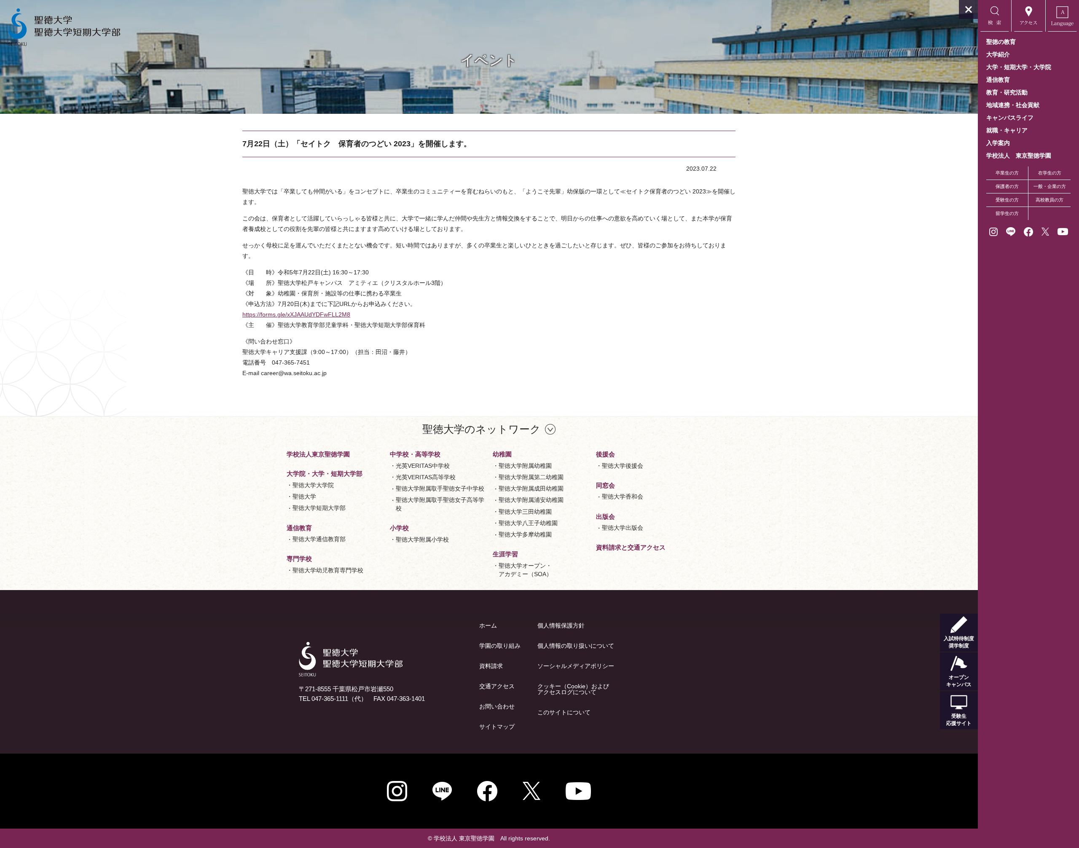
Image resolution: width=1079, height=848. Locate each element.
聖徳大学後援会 (622, 465)
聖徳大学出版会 (622, 527)
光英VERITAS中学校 (423, 465)
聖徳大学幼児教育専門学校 (328, 570)
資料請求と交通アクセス (631, 547)
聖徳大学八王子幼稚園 (528, 523)
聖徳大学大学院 (313, 485)
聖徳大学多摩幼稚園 (525, 534)
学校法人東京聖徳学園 (318, 454)
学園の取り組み (500, 645)
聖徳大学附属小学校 (422, 539)
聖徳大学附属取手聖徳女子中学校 (440, 488)
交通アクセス (497, 686)
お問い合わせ (497, 706)
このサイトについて (563, 712)
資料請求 (491, 666)
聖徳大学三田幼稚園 (525, 511)
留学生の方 (1007, 213)
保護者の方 (1007, 186)
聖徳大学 (304, 496)
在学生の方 (1049, 172)
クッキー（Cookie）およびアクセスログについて (573, 689)
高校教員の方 (1049, 199)
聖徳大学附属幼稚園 (525, 465)
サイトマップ (497, 726)
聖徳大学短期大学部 (319, 508)
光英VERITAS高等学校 (426, 477)
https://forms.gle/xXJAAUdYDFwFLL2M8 (296, 314)
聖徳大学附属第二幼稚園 (531, 477)
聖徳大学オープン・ (525, 569)
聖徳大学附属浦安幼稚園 (531, 499)
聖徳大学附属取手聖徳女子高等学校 (440, 504)
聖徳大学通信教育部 (319, 539)
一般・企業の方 (1049, 186)
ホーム (488, 625)
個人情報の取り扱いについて (575, 645)
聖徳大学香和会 (622, 496)
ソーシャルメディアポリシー (575, 666)
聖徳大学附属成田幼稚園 (531, 488)
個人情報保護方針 (561, 625)
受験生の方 (1007, 199)
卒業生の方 (1007, 172)
